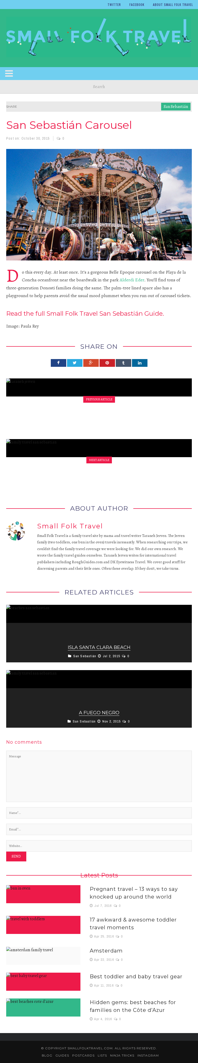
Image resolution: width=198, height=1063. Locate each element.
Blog (47, 1055)
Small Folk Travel (70, 526)
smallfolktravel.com (90, 1048)
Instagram (148, 1055)
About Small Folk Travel (173, 4)
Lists (102, 1055)
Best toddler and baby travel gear (136, 976)
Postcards (83, 1055)
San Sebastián (176, 106)
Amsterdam (106, 951)
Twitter (114, 4)
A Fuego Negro (99, 713)
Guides (62, 1055)
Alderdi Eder (132, 280)
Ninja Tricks (122, 1055)
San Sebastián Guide (130, 313)
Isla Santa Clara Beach (99, 647)
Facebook (136, 4)
